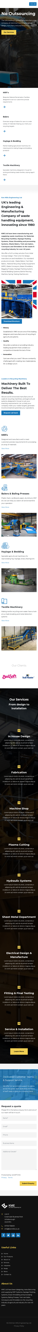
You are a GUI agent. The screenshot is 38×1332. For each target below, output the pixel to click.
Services (6, 1262)
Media (6, 1268)
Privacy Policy (19, 1326)
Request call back (11, 413)
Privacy (4, 1177)
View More (5, 448)
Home (6, 1253)
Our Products (8, 1256)
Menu (32, 4)
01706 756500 (10, 1226)
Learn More (19, 1051)
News (5, 1271)
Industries (7, 1265)
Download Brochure (12, 321)
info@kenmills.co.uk (12, 1229)
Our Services (9, 37)
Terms (10, 1177)
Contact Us (7, 1274)
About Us (7, 1259)
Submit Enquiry (28, 1183)
